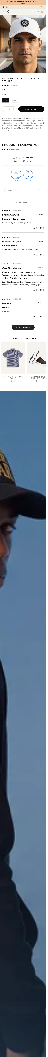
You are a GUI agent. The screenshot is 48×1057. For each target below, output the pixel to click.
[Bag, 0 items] (38, 12)
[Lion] (7, 7)
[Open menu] (42, 11)
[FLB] (3, 7)
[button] (5, 85)
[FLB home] (6, 11)
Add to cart (31, 109)
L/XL (14, 100)
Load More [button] (23, 327)
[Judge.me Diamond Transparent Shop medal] (28, 174)
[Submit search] (33, 11)
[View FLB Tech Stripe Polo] (13, 357)
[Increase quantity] (13, 109)
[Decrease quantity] (5, 109)
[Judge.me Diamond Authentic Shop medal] (16, 174)
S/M (5, 100)
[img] (6, 210)
